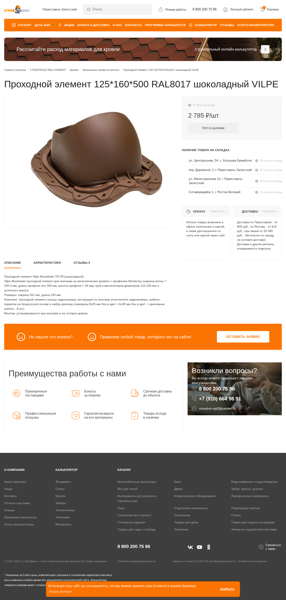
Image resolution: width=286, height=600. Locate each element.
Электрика (62, 517)
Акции (69, 25)
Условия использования (252, 561)
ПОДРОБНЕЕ (217, 211)
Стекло (236, 515)
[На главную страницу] (16, 9)
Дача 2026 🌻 (45, 25)
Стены (59, 488)
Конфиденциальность (223, 561)
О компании (14, 469)
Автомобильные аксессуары (136, 481)
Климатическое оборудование (195, 496)
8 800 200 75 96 (217, 388)
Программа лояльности (165, 25)
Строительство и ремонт (134, 515)
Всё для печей (127, 488)
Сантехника (182, 515)
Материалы (63, 524)
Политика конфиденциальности (136, 561)
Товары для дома (186, 522)
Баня (177, 481)
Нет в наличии (213, 128)
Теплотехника (65, 510)
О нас (117, 25)
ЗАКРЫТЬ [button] (227, 589)
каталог (124, 469)
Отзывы (227, 25)
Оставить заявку (243, 337)
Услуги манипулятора (255, 25)
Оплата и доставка (93, 25)
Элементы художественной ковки (254, 529)
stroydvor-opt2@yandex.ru (217, 408)
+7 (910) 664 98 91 (220, 398)
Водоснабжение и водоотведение (254, 481)
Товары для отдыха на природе (253, 522)
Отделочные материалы (191, 508)
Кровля (60, 496)
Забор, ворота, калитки (247, 488)
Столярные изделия (131, 522)
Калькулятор (206, 25)
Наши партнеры (15, 481)
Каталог (25, 25)
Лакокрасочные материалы (250, 496)
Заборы (60, 503)
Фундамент (63, 481)
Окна (120, 508)
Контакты (133, 25)
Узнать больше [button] (60, 591)
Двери (178, 488)
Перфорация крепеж (245, 508)
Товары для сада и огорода (136, 529)
